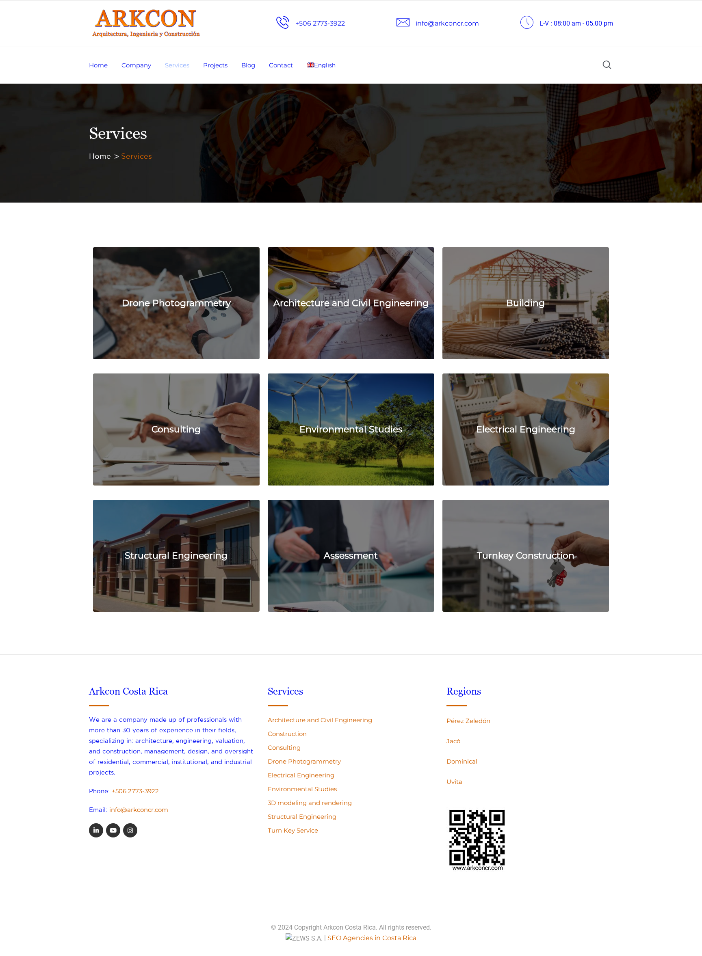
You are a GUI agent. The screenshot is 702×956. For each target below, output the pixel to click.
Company (136, 65)
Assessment (351, 555)
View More (173, 338)
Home (98, 65)
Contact (281, 65)
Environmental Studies (351, 429)
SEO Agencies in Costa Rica (371, 938)
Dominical (461, 761)
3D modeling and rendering (310, 803)
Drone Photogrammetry (176, 303)
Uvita (454, 782)
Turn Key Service (293, 830)
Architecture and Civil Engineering (351, 303)
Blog (248, 65)
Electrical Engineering (525, 429)
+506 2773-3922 (135, 791)
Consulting (176, 429)
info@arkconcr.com (138, 810)
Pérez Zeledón (468, 721)
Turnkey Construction (525, 555)
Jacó (453, 741)
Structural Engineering (176, 555)
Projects (215, 65)
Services (177, 65)
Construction (287, 734)
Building (525, 303)
